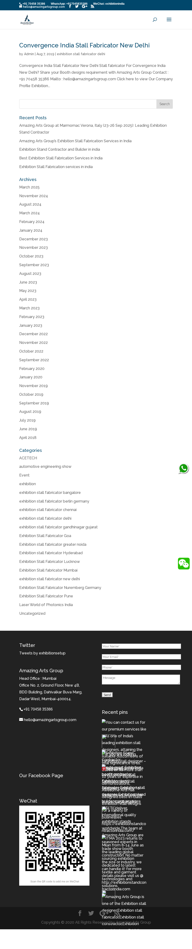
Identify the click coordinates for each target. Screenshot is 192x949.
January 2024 (30, 230)
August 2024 (30, 204)
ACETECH (28, 458)
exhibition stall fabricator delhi (81, 54)
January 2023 (30, 325)
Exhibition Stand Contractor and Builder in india (59, 149)
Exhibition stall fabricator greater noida (52, 544)
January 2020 (30, 377)
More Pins (115, 769)
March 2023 (29, 308)
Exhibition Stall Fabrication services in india (56, 167)
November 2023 (33, 247)
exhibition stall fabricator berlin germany (54, 501)
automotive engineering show (45, 466)
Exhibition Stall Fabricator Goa (45, 536)
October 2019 (31, 394)
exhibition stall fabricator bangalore (50, 492)
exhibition (27, 484)
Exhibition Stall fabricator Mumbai (48, 570)
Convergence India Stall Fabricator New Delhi (84, 45)
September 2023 (34, 265)
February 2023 (31, 317)
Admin (29, 54)
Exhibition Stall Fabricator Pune (46, 596)
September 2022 (34, 360)
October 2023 (31, 256)
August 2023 (30, 273)
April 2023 (28, 299)
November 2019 (33, 386)
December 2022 (33, 334)
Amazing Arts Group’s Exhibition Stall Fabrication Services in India (75, 141)
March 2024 (29, 213)
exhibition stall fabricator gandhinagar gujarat (58, 527)
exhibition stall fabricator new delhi (49, 579)
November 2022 (33, 342)
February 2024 (31, 221)
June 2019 (28, 429)
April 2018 (28, 437)
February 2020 (31, 368)
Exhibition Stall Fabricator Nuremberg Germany (60, 587)
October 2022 (31, 351)
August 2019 (30, 411)
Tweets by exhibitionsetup (42, 653)
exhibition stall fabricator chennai (48, 509)
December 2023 (33, 239)
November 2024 (33, 196)
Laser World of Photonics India (46, 605)
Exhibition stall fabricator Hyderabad (51, 553)
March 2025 (29, 187)
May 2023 (27, 290)
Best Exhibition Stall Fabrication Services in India (61, 158)
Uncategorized (32, 613)
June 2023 (28, 282)
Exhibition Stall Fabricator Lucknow (49, 561)
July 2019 (27, 420)
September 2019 (34, 403)
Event (24, 475)
